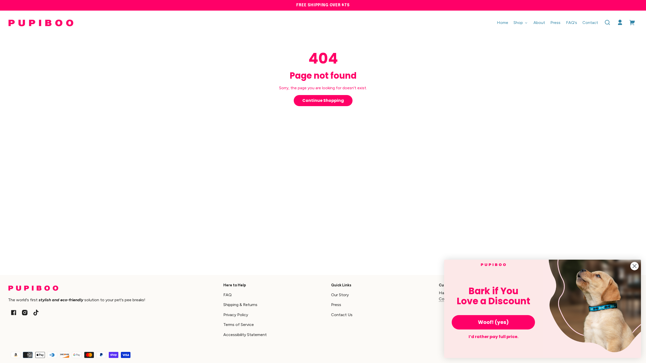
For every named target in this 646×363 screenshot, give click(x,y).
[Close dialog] (634, 266)
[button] (607, 22)
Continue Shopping (323, 100)
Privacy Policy (235, 314)
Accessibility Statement (245, 334)
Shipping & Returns (240, 304)
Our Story (340, 294)
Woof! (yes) (493, 322)
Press (336, 304)
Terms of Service (238, 324)
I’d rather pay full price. (493, 337)
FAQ (227, 294)
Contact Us (342, 314)
